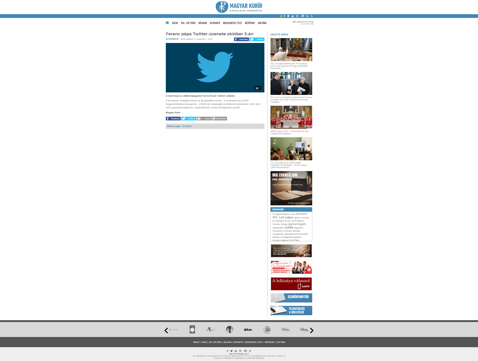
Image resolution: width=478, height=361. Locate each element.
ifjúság (284, 224)
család (288, 227)
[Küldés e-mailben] (204, 119)
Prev (166, 330)
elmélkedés (277, 227)
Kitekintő (215, 23)
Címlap (196, 342)
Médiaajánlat (229, 358)
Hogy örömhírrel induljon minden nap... (287, 179)
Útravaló (287, 231)
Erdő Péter (295, 240)
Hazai (175, 23)
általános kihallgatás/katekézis (286, 237)
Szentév (276, 224)
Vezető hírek (279, 34)
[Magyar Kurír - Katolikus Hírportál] (239, 12)
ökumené (301, 214)
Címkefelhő (278, 209)
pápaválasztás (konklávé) (296, 234)
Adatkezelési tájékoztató (255, 358)
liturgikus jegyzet (280, 240)
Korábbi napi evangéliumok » (299, 203)
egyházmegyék (297, 224)
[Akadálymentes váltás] (281, 16)
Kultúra (262, 23)
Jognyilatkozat (240, 358)
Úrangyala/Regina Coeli (283, 214)
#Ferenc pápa (174, 126)
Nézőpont (250, 23)
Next (312, 330)
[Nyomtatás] (219, 119)
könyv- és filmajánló (294, 220)
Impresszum (218, 358)
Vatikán (297, 217)
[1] (215, 91)
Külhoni (203, 23)
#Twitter (187, 126)
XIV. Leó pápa (188, 23)
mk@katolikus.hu (260, 356)
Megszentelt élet (232, 23)
